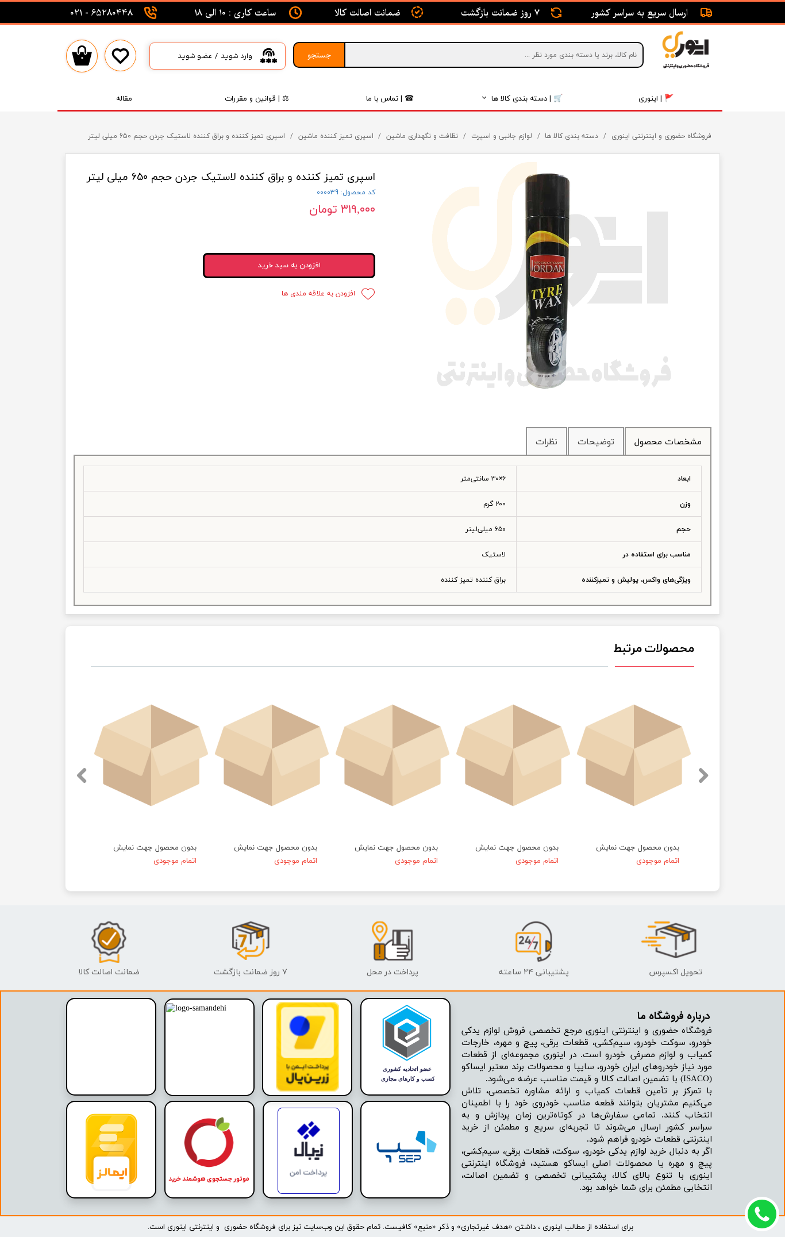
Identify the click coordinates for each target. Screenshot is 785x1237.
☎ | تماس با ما (390, 98)
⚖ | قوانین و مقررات (257, 98)
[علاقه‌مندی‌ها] (120, 64)
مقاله (124, 98)
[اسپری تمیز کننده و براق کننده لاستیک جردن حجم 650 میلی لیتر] (551, 281)
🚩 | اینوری (656, 98)
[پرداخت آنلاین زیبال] (309, 1191)
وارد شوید (236, 56)
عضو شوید (195, 56)
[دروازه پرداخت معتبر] (307, 1089)
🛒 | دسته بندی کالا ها (527, 98)
